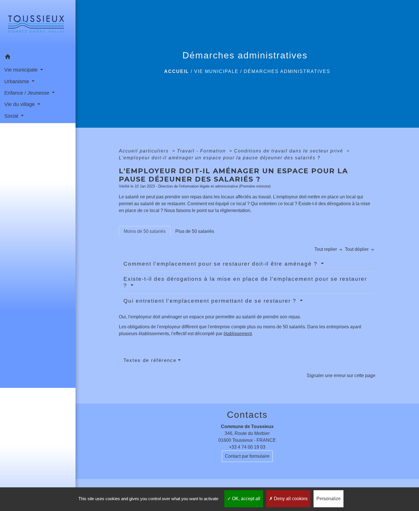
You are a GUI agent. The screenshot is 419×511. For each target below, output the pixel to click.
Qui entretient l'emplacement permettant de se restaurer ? (210, 301)
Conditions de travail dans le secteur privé (289, 150)
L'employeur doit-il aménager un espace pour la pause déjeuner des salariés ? (219, 157)
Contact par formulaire (247, 456)
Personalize (328, 498)
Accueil (176, 71)
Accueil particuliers (144, 150)
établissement (237, 333)
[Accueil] (37, 25)
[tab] (144, 231)
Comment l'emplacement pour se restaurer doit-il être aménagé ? (221, 264)
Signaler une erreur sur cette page (341, 375)
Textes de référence (149, 360)
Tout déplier (360, 249)
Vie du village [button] (20, 104)
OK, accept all (245, 498)
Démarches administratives (287, 71)
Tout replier (329, 249)
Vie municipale (216, 71)
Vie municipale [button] (21, 70)
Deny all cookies (290, 498)
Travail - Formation (202, 150)
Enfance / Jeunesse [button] (27, 93)
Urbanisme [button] (17, 81)
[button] (37, 57)
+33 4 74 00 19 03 (247, 447)
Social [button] (12, 116)
